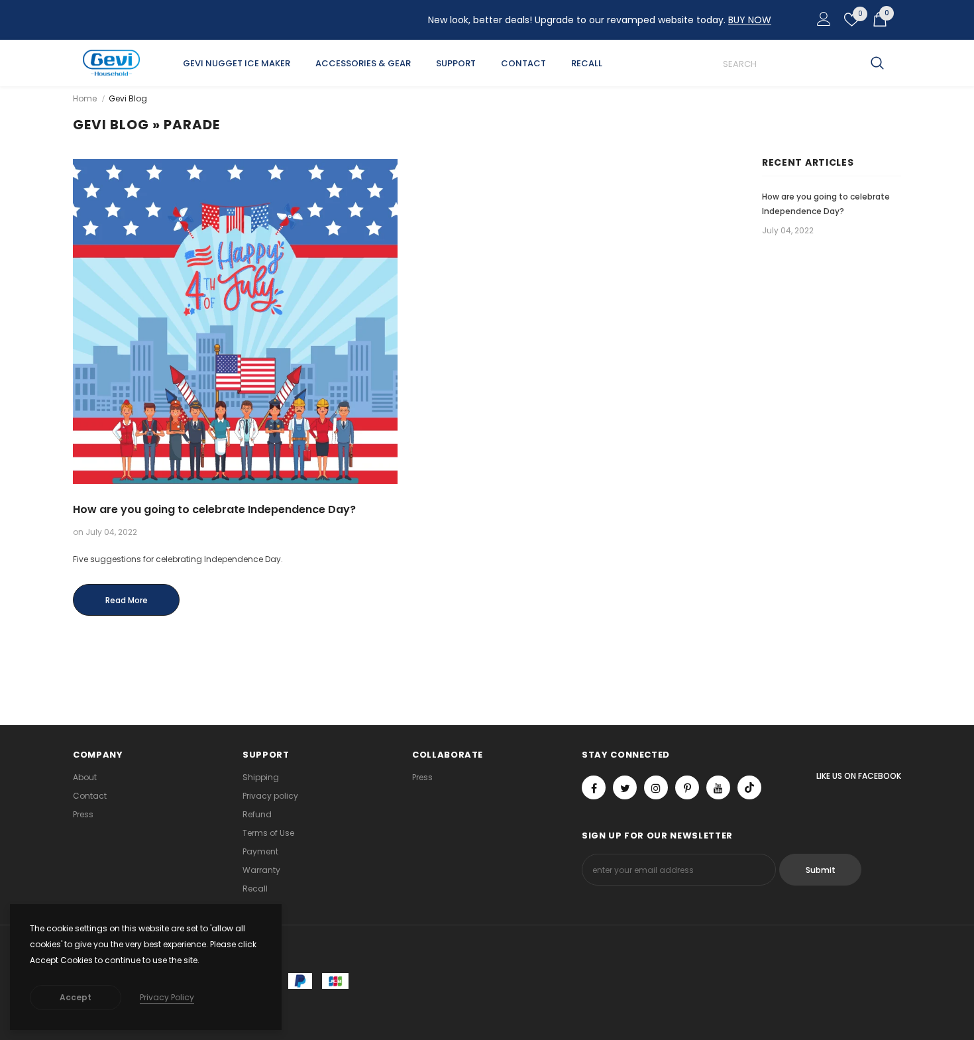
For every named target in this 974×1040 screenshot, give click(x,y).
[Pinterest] (687, 787)
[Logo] (111, 63)
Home (85, 98)
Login (821, 22)
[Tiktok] (749, 787)
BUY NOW (749, 20)
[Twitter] (625, 787)
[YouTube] (718, 787)
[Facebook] (594, 787)
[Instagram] (656, 787)
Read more (126, 600)
